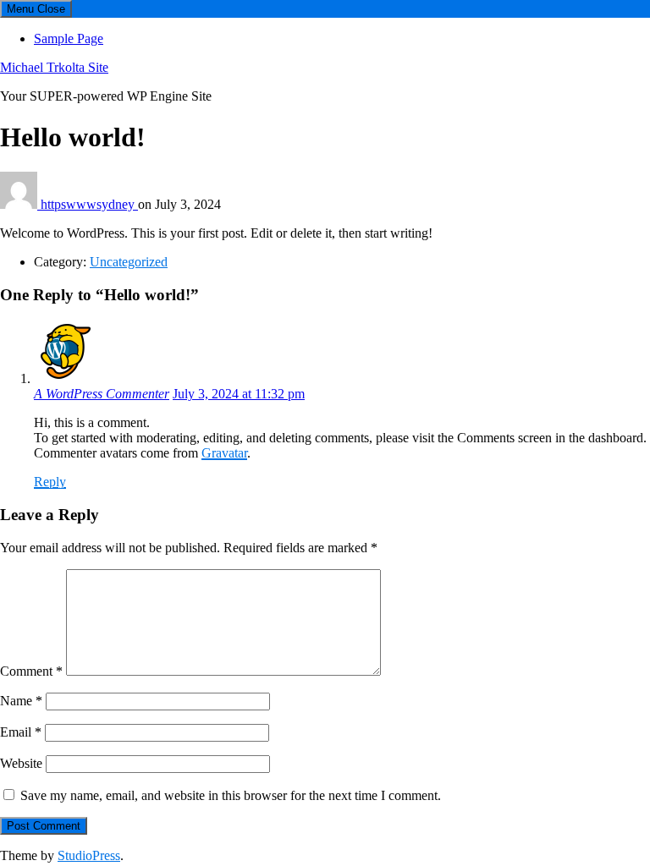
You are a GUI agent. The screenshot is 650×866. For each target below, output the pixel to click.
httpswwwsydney (89, 204)
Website (21, 763)
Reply (50, 481)
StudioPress (89, 855)
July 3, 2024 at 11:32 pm (239, 393)
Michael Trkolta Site (54, 67)
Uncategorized (129, 262)
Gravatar (224, 453)
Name (21, 700)
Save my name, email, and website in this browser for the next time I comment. (230, 795)
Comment (31, 671)
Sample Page (68, 38)
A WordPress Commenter (101, 393)
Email (20, 732)
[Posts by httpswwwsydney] (20, 204)
